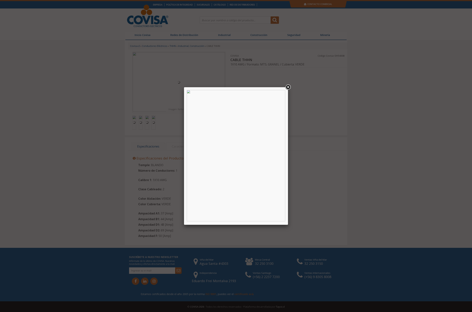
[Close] (288, 87)
